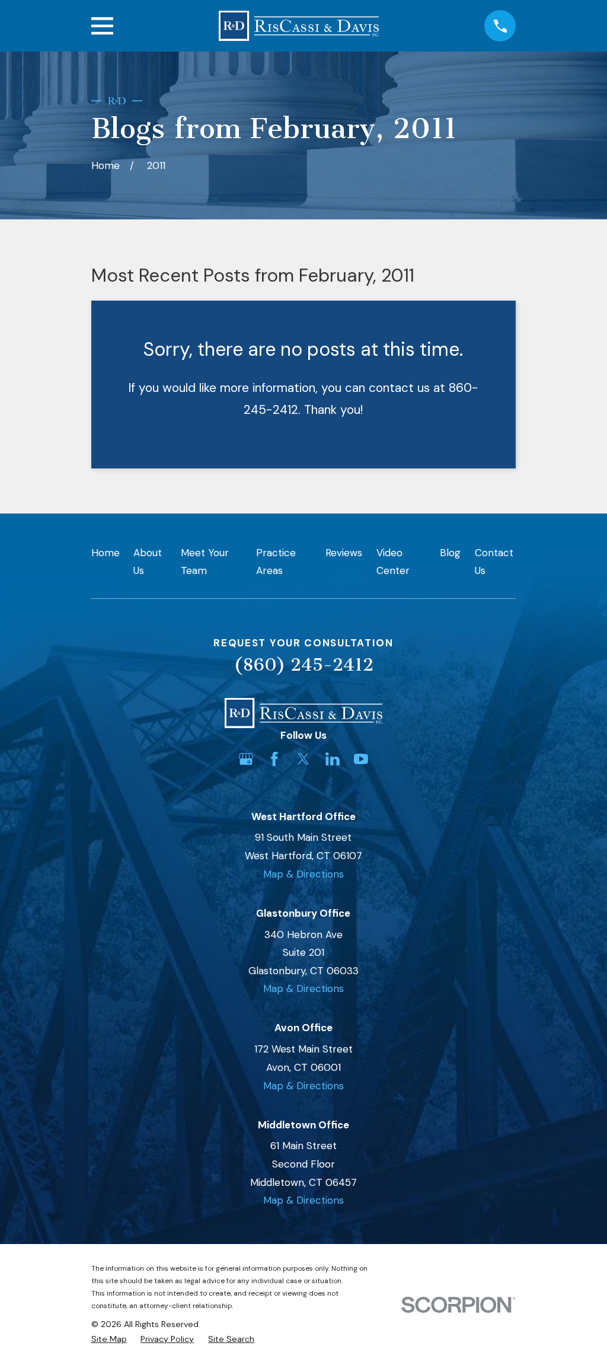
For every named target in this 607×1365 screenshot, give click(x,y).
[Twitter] (303, 759)
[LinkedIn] (332, 759)
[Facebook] (274, 759)
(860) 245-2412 (303, 665)
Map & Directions (303, 874)
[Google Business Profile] (246, 759)
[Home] (299, 26)
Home (105, 552)
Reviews (343, 552)
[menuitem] (109, 1339)
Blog (450, 552)
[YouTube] (361, 759)
